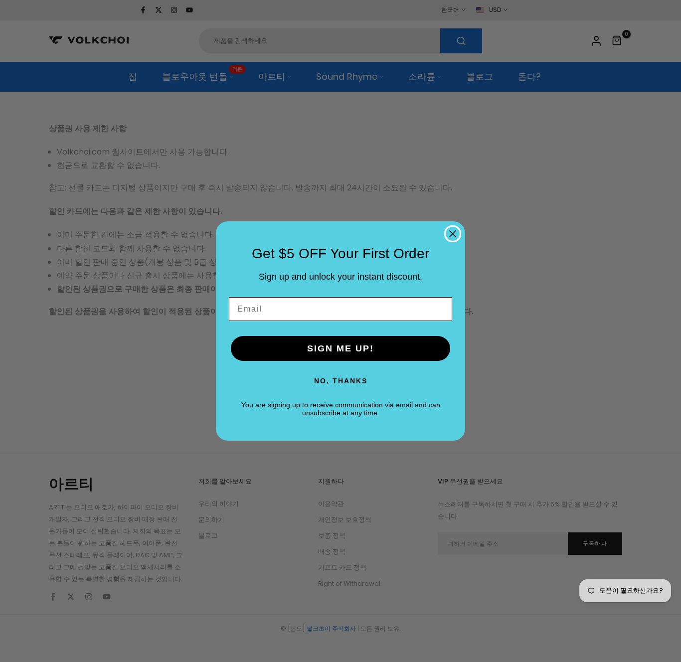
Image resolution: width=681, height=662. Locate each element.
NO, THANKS (340, 381)
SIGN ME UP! (340, 348)
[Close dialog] (452, 233)
